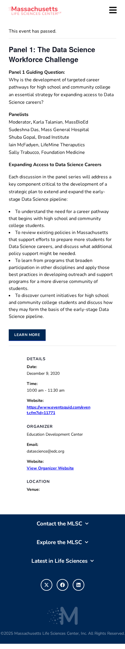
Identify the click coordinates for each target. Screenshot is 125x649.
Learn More (27, 334)
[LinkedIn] (78, 585)
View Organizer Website (50, 468)
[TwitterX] (46, 585)
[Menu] (113, 10)
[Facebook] (62, 585)
